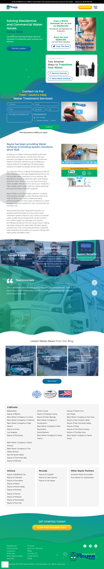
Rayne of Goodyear (15, 481)
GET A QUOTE (86, 7)
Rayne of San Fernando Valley (79, 423)
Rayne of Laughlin (46, 474)
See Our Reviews (35, 548)
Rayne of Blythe (13, 414)
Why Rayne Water (15, 556)
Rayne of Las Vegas (47, 481)
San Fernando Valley (15, 455)
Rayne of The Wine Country (78, 429)
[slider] (77, 162)
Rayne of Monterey (15, 435)
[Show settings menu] (91, 162)
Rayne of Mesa (13, 484)
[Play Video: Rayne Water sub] (79, 112)
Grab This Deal (62, 46)
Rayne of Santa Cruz (75, 411)
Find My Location (19, 48)
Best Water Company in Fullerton (21, 420)
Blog (29, 551)
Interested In (40, 114)
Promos (30, 546)
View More (52, 381)
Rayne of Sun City (14, 503)
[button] (79, 177)
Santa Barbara (43, 432)
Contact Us (32, 553)
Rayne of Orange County (47, 414)
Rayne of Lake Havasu (48, 478)
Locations (11, 551)
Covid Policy (32, 556)
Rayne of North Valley (16, 487)
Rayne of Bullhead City (16, 474)
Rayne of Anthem (14, 490)
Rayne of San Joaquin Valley (78, 420)
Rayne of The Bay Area (76, 432)
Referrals (11, 553)
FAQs (29, 559)
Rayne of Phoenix (14, 497)
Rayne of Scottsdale (15, 500)
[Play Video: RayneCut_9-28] (79, 152)
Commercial (12, 548)
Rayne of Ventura (14, 461)
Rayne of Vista (73, 426)
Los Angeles (12, 432)
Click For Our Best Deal (52, 527)
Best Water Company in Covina (20, 417)
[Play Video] (63, 162)
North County (42, 411)
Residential (12, 546)
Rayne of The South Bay (17, 458)
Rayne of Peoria (13, 494)
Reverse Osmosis (59, 73)
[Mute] (88, 162)
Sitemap (10, 559)
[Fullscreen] (95, 162)
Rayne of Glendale (14, 478)
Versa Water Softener (61, 79)
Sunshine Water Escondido (82, 474)
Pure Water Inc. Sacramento (82, 478)
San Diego (71, 414)
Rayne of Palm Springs (46, 417)
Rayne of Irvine (13, 429)
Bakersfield (11, 411)
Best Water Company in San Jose (80, 417)
